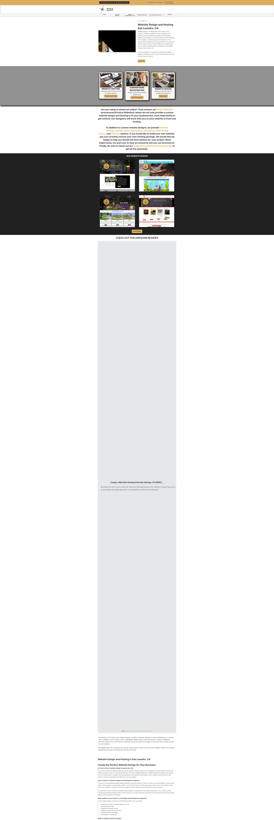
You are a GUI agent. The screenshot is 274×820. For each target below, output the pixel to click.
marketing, (149, 130)
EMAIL (160, 2)
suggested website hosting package (153, 146)
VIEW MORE (137, 231)
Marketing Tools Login (123, 2)
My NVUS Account (110, 2)
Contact (170, 14)
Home (104, 14)
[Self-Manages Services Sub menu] (162, 15)
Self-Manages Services (155, 15)
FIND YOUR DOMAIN (137, 97)
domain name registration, (129, 130)
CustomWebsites (117, 15)
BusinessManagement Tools (130, 15)
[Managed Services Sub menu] (148, 15)
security (115, 133)
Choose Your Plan (111, 96)
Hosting (102, 2)
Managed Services (142, 15)
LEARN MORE (163, 96)
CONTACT (141, 61)
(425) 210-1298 (152, 2)
